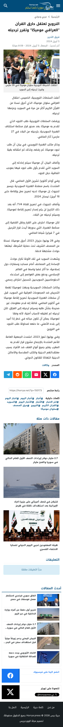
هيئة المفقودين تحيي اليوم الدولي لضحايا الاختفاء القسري (34, 547)
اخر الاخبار (51, 402)
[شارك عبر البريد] (36, 375)
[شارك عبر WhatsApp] (26, 375)
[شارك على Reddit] (17, 375)
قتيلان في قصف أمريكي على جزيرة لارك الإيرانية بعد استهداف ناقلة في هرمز (36, 504)
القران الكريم (49, 405)
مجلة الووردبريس (28, 721)
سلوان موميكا (49, 409)
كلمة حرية (38, 707)
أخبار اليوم (26, 398)
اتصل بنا (12, 707)
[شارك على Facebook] (54, 375)
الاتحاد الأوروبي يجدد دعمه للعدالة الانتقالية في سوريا (22, 655)
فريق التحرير (53, 37)
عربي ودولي (40, 17)
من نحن (50, 707)
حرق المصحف (20, 405)
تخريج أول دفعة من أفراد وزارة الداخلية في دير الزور (20, 612)
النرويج (34, 405)
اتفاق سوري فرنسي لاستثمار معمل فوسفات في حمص (21, 597)
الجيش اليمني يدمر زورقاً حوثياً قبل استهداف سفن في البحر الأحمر (20, 642)
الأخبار (39, 402)
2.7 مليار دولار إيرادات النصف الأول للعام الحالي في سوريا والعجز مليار (31, 460)
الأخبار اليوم (25, 402)
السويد (11, 402)
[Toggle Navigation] (58, 6)
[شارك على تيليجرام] (8, 375)
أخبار (38, 398)
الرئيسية (25, 707)
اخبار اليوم (11, 398)
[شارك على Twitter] (45, 375)
